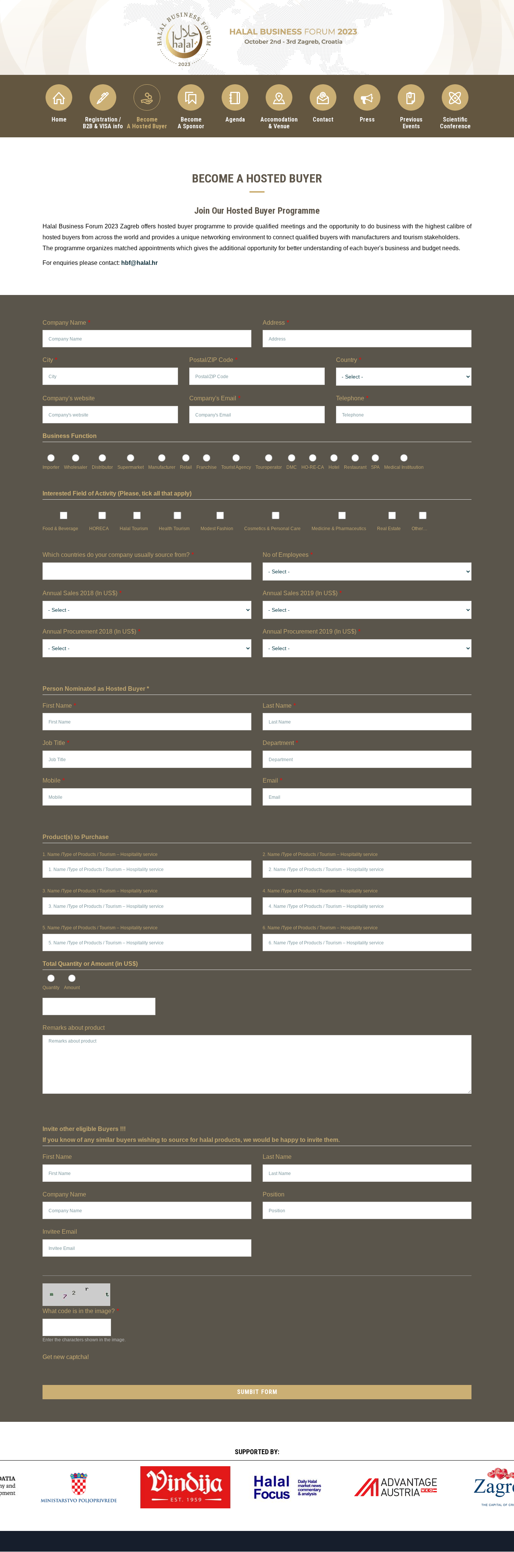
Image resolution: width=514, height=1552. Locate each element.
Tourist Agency (236, 467)
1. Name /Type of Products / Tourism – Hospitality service (100, 854)
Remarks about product (74, 1028)
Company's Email (212, 398)
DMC (291, 467)
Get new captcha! (66, 1357)
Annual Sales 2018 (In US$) (80, 593)
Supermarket (130, 467)
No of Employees (286, 555)
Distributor (102, 467)
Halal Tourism (134, 528)
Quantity (51, 987)
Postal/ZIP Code (211, 360)
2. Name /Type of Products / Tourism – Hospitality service (320, 854)
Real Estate (389, 528)
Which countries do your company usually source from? (116, 555)
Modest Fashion (217, 528)
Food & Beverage (60, 528)
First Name (57, 705)
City (48, 360)
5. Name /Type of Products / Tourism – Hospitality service (100, 927)
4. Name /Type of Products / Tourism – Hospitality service (320, 891)
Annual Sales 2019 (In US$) (300, 593)
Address (274, 322)
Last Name (277, 705)
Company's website (69, 398)
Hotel (333, 467)
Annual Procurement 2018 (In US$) (89, 631)
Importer (51, 467)
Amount (72, 987)
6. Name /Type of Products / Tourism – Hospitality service (320, 927)
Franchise (206, 467)
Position (273, 1194)
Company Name (64, 322)
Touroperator (268, 467)
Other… (419, 528)
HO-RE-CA (312, 467)
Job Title (54, 743)
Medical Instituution (404, 467)
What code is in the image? (79, 1311)
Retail (186, 467)
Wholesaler (75, 467)
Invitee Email (60, 1231)
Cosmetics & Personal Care (272, 528)
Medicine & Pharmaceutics (339, 528)
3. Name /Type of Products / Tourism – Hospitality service (100, 891)
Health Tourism (174, 528)
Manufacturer (161, 467)
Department (278, 743)
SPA (375, 467)
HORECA (99, 528)
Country (346, 360)
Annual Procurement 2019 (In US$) (309, 631)
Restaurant (355, 467)
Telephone (350, 398)
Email (270, 780)
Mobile (52, 780)
